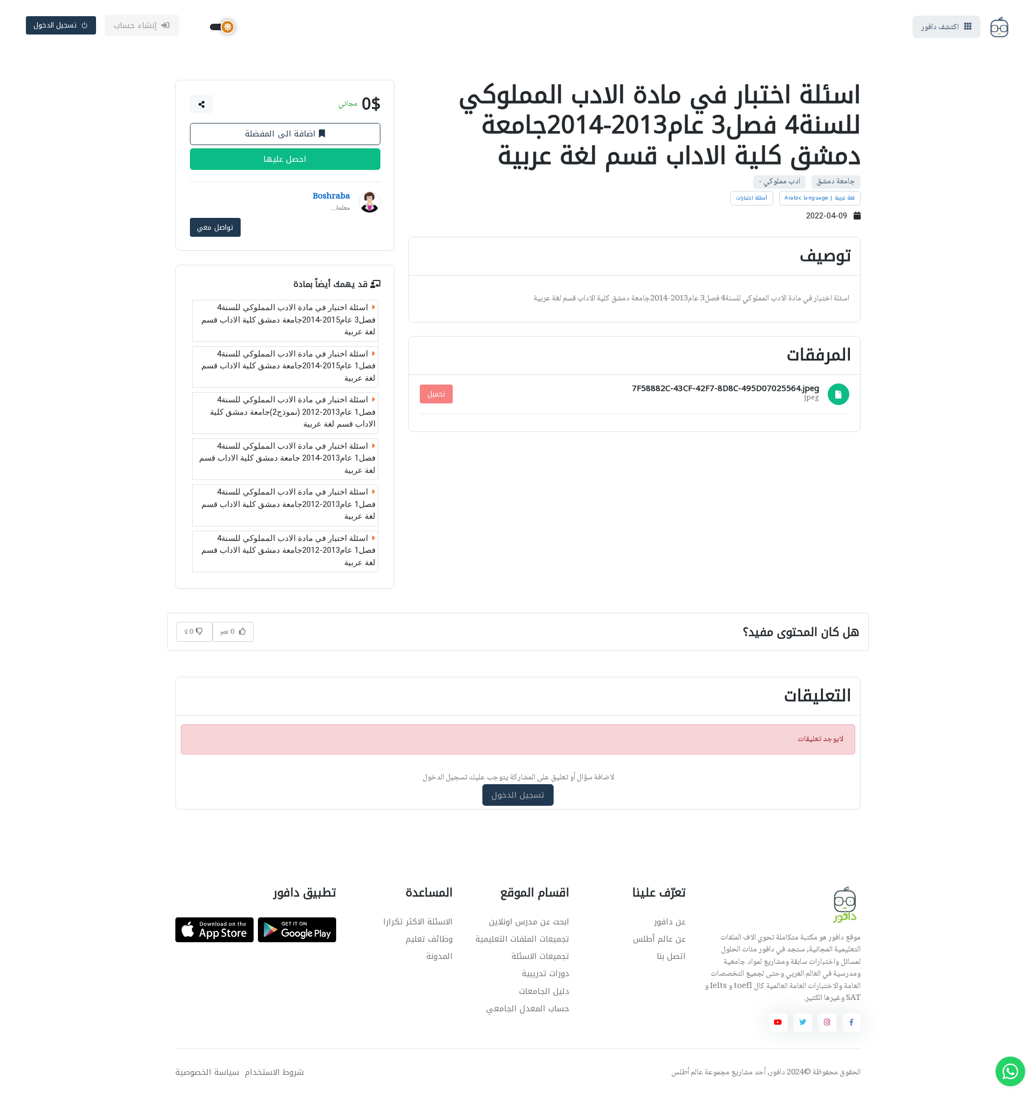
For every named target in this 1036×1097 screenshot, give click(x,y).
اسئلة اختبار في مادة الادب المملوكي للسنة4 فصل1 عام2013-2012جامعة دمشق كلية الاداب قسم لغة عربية (288, 504)
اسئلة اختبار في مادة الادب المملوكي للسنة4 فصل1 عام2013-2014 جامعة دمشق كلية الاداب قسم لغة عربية (287, 458)
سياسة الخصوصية (207, 1072)
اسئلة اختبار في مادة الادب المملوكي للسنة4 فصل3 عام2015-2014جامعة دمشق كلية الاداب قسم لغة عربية (288, 319)
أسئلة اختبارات (752, 198)
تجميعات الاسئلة (540, 956)
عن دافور (670, 921)
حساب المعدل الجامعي (527, 1008)
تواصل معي (215, 227)
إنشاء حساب (136, 25)
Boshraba (331, 197)
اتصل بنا (671, 956)
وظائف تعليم (429, 939)
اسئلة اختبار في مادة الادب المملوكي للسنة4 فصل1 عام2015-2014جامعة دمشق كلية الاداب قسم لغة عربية (288, 366)
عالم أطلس (687, 1073)
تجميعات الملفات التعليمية (522, 939)
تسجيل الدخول (55, 25)
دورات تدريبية (545, 973)
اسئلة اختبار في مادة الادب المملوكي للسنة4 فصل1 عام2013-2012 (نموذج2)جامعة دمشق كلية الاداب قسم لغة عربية (293, 412)
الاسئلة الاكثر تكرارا (418, 921)
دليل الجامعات (544, 991)
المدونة (439, 956)
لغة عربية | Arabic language (820, 198)
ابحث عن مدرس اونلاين (529, 921)
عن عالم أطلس (659, 939)
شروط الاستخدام (274, 1072)
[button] (202, 104)
